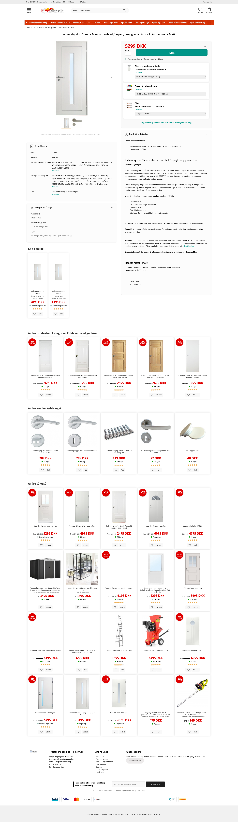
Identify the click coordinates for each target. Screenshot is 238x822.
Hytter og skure (158, 23)
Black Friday (100, 772)
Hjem (28, 28)
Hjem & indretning (197, 23)
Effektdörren (35, 218)
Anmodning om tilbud (104, 762)
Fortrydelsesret (102, 759)
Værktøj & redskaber (81, 23)
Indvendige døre (111, 23)
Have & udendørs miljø (60, 23)
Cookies (99, 767)
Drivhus (97, 23)
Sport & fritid (126, 23)
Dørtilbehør (189, 246)
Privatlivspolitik (102, 769)
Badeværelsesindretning (36, 23)
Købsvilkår (100, 756)
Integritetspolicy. (138, 790)
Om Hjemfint (101, 764)
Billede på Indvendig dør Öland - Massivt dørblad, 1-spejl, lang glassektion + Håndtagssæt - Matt (70, 134)
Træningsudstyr (142, 23)
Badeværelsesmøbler (177, 23)
